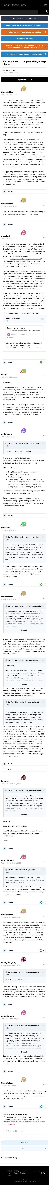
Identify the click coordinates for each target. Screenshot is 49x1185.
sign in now (15, 1119)
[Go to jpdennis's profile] (23, 777)
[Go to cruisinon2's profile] (23, 524)
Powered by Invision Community (24, 1181)
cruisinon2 (34, 702)
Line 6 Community (14, 5)
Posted (9, 95)
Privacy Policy (16, 1172)
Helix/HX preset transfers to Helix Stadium (24, 32)
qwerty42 (33, 606)
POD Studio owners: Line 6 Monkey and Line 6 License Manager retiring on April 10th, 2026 (24, 46)
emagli (32, 660)
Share (25, 1142)
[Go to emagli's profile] (23, 371)
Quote (10, 192)
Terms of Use (9, 1173)
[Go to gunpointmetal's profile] (23, 857)
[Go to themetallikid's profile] (23, 88)
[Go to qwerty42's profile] (23, 232)
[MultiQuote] (4, 191)
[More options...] (43, 93)
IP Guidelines (24, 1172)
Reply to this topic (24, 80)
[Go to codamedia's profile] (23, 430)
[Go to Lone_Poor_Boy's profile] (23, 959)
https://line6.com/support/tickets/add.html (25, 259)
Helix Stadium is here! (24, 39)
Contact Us (38, 1171)
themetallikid (10, 70)
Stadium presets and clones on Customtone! (24, 54)
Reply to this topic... (15, 1131)
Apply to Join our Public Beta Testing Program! (24, 25)
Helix (17, 73)
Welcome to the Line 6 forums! (24, 19)
